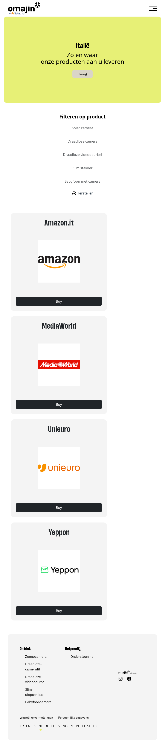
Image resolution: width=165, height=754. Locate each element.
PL (78, 726)
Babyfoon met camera (82, 181)
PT (72, 726)
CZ (59, 726)
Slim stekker (83, 168)
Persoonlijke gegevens (73, 718)
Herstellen (85, 193)
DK (95, 726)
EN (28, 726)
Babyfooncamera (38, 702)
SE (89, 726)
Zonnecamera (36, 656)
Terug (82, 74)
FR (22, 726)
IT (52, 726)
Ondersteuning (81, 656)
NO (65, 726)
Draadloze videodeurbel (82, 154)
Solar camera (82, 128)
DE (47, 726)
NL (40, 726)
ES (34, 726)
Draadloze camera (83, 141)
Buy (59, 301)
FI (83, 726)
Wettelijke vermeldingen (36, 718)
